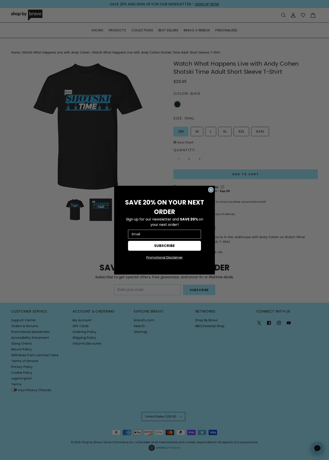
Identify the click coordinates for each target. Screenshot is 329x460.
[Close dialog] (211, 190)
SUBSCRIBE (164, 245)
